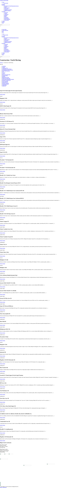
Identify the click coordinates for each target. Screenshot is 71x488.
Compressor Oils (5, 68)
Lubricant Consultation (8, 9)
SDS (3, 31)
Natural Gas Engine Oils (6, 78)
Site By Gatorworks (3, 487)
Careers (3, 52)
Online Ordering (7, 7)
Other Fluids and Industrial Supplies (8, 79)
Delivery (5, 6)
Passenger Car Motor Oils (6, 80)
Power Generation (7, 19)
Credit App (2, 0)
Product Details (2, 94)
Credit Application (5, 30)
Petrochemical (6, 18)
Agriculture (6, 12)
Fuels (3, 71)
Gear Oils (3, 72)
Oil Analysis (6, 8)
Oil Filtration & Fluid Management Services (11, 37)
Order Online (6, 0)
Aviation (5, 13)
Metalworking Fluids (5, 77)
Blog (3, 22)
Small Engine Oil (5, 82)
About (3, 2)
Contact (3, 21)
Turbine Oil (4, 85)
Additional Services (7, 10)
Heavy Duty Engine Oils (6, 74)
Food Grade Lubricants (6, 70)
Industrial (5, 15)
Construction (6, 14)
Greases (3, 73)
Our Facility (6, 3)
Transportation (6, 20)
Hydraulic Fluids (5, 75)
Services (3, 36)
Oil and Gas (6, 17)
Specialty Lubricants (5, 83)
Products (3, 4)
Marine (5, 16)
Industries (3, 11)
